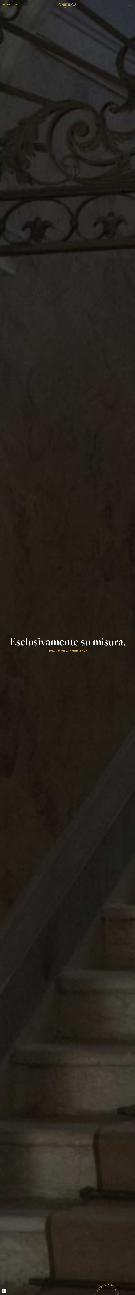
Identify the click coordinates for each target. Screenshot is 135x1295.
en (16, 4)
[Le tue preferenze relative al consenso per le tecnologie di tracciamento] (4, 1291)
